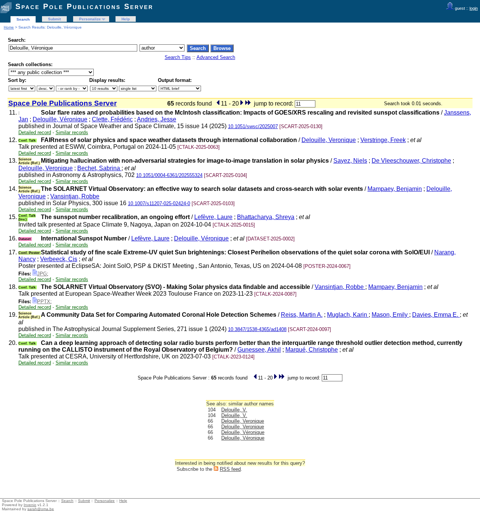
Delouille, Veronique (329, 140)
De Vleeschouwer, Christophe (411, 160)
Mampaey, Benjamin (395, 189)
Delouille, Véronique (60, 119)
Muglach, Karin (348, 314)
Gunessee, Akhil (259, 349)
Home (9, 27)
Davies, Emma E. (436, 314)
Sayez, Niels (350, 160)
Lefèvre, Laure (213, 217)
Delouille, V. (234, 410)
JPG (42, 274)
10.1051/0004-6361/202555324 (169, 175)
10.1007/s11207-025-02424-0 (159, 203)
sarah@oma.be (40, 509)
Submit (54, 19)
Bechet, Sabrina (99, 168)
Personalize (90, 19)
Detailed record (34, 132)
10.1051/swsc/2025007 (253, 126)
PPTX (43, 301)
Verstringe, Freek (383, 140)
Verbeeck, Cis (58, 259)
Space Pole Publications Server (84, 6)
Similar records (72, 132)
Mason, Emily (390, 314)
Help (126, 19)
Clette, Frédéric (112, 119)
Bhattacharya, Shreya (265, 217)
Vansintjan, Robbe (74, 196)
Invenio (30, 505)
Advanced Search (215, 57)
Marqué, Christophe (311, 349)
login (474, 8)
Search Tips (178, 57)
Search (23, 19)
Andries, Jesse (156, 119)
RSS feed (230, 469)
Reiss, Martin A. (301, 314)
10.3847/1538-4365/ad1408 (257, 329)
